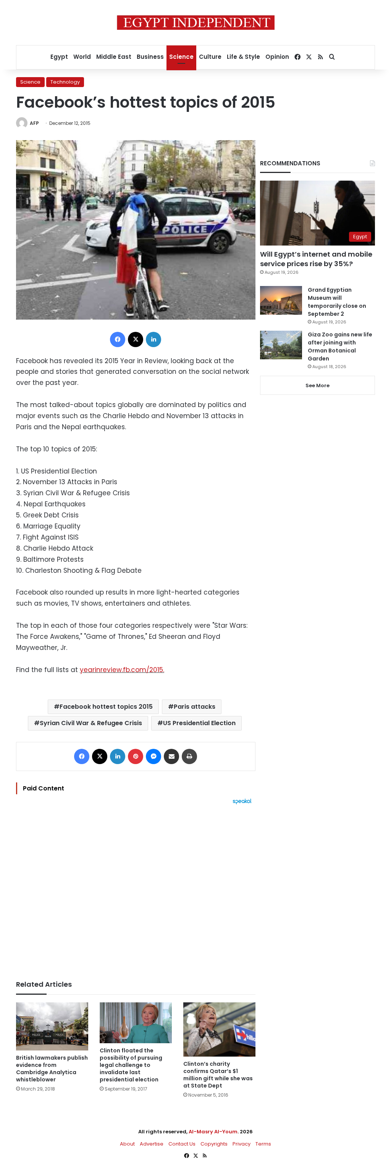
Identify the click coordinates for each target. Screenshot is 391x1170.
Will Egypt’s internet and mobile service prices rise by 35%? (316, 258)
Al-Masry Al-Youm (213, 1131)
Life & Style (243, 57)
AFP (34, 123)
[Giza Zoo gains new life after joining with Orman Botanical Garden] (281, 345)
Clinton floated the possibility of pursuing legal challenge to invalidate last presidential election (131, 1065)
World (82, 57)
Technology (65, 82)
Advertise (151, 1143)
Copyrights (214, 1143)
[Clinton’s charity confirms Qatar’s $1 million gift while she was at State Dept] (219, 1029)
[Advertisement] (135, 888)
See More (317, 385)
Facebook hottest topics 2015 (106, 706)
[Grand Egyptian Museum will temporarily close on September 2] (281, 300)
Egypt (59, 57)
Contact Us (182, 1143)
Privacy (241, 1143)
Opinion (277, 57)
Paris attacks (194, 706)
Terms (263, 1143)
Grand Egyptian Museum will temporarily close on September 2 (337, 302)
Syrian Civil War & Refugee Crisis (91, 723)
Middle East (113, 57)
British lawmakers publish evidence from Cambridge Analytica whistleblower (52, 1068)
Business (150, 57)
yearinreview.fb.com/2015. (122, 669)
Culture (210, 57)
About (127, 1143)
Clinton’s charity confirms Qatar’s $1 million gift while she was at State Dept (218, 1074)
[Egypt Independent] (196, 22)
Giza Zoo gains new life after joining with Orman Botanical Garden (340, 346)
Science (181, 57)
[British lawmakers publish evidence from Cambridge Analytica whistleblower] (52, 1026)
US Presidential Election (199, 723)
